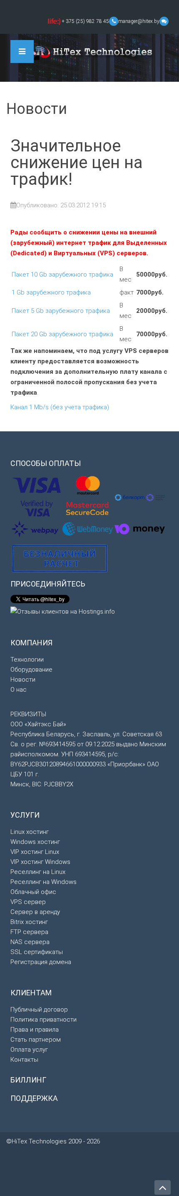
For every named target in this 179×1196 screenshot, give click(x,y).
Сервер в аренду (35, 912)
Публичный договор (39, 1009)
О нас (18, 689)
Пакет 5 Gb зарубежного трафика (61, 311)
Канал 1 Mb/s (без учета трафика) (59, 407)
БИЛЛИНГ (28, 1079)
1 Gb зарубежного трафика (51, 292)
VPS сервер (28, 902)
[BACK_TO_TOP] (89, 1186)
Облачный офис (33, 892)
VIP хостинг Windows (40, 862)
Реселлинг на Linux (37, 872)
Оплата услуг (29, 1049)
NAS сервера (30, 942)
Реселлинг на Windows (43, 882)
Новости (22, 679)
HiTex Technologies (89, 50)
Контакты (24, 1059)
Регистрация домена (40, 962)
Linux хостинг (29, 832)
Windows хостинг (35, 842)
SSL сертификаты (36, 952)
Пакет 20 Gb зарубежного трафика (62, 334)
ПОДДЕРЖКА (34, 1098)
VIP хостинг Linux (34, 852)
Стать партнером (35, 1039)
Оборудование (31, 669)
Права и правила (34, 1029)
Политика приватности (43, 1019)
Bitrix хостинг (29, 922)
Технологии (27, 659)
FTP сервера (29, 932)
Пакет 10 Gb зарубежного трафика (62, 274)
